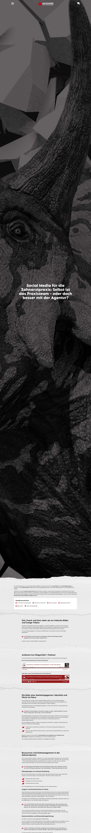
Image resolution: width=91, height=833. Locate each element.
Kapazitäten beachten (65, 602)
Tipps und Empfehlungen (31, 606)
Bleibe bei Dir (20, 606)
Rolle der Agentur (53, 602)
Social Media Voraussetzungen (24, 602)
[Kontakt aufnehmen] (78, 3)
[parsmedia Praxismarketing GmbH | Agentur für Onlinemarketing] (45, 3)
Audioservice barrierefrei (40, 602)
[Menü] (12, 3)
